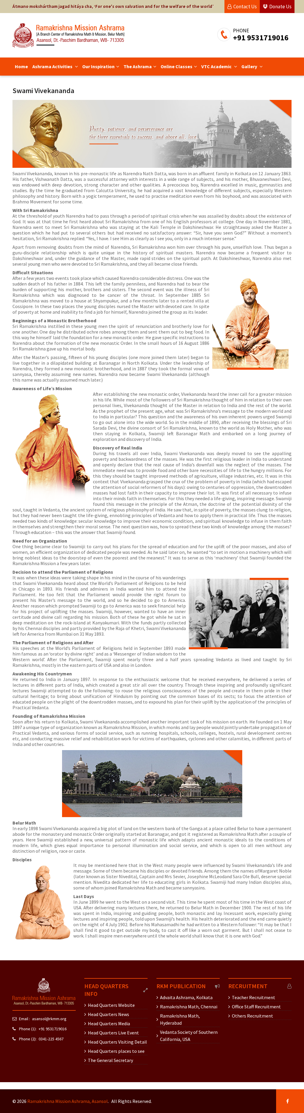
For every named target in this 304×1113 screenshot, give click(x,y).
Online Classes (176, 66)
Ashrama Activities (52, 66)
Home (21, 66)
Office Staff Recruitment (256, 1007)
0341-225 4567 (51, 1039)
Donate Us (280, 6)
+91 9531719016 (52, 1028)
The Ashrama (138, 66)
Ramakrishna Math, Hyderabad (180, 1019)
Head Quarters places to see (116, 1051)
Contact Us (245, 6)
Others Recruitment (252, 1016)
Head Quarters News (108, 1014)
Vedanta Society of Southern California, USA (189, 1035)
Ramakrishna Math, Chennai (188, 1007)
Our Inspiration (98, 66)
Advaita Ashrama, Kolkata (186, 997)
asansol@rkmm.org (49, 1018)
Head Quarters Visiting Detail (117, 1042)
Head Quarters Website (111, 1005)
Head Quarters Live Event (113, 1033)
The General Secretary (110, 1060)
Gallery (249, 66)
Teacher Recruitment (253, 997)
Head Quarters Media (109, 1023)
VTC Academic (216, 66)
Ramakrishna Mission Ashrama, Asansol (67, 1101)
